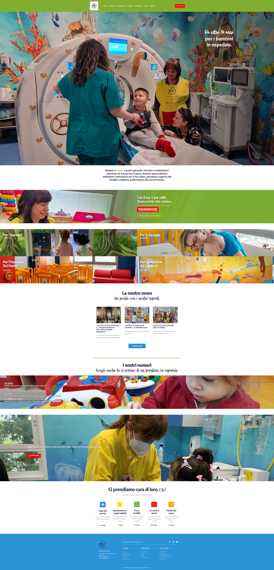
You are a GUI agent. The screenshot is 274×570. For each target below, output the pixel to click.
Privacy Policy (125, 567)
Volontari (124, 556)
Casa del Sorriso (162, 559)
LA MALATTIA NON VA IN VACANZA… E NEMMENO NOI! (136, 326)
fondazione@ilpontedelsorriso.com (133, 542)
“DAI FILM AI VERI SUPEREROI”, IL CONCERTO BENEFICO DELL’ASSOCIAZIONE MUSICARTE (108, 328)
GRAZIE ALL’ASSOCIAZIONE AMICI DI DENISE (163, 326)
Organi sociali (125, 553)
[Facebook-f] (170, 542)
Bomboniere (143, 553)
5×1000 (142, 554)
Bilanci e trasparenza (127, 554)
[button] (149, 216)
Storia (123, 551)
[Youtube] (177, 542)
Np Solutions (133, 567)
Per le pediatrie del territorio (165, 556)
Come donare (144, 551)
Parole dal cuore (126, 559)
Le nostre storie (162, 557)
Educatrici (124, 557)
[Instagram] (173, 542)
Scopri (104, 525)
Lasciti (142, 556)
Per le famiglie (162, 553)
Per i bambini (162, 551)
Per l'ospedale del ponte (164, 554)
